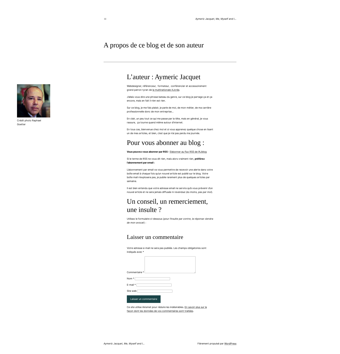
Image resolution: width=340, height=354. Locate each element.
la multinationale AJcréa (165, 89)
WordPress (230, 343)
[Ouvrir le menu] (105, 18)
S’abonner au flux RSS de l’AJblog (188, 151)
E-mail (131, 284)
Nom (130, 278)
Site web (132, 290)
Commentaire (135, 272)
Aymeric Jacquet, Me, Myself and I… (215, 18)
